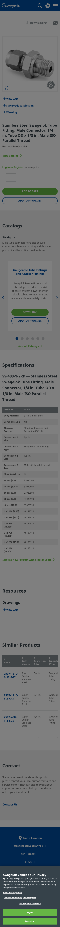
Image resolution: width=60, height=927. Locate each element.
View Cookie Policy (13, 897)
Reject (30, 912)
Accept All (30, 921)
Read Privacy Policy (12, 892)
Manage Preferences (29, 903)
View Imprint (29, 897)
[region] (30, 896)
